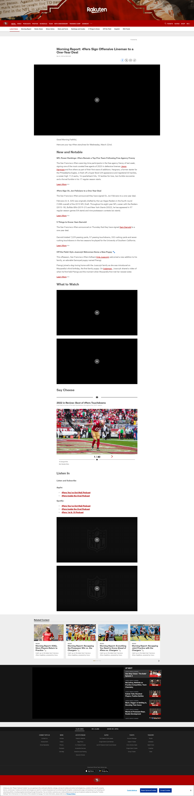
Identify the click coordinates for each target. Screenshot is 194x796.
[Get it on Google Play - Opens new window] (103, 771)
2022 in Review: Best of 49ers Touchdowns (81, 402)
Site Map (61, 751)
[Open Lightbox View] (97, 438)
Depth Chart (151, 745)
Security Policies (80, 755)
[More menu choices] (91, 23)
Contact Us (44, 738)
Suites (106, 735)
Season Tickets (132, 741)
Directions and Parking (80, 751)
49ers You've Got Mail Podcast (76, 492)
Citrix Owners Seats (132, 745)
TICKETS (131, 735)
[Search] (165, 23)
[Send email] (130, 61)
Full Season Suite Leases (106, 738)
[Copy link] (134, 60)
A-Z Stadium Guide (80, 745)
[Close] (191, 790)
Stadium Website (80, 738)
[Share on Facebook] (122, 61)
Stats (150, 751)
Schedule (150, 741)
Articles (62, 738)
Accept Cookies (165, 790)
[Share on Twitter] (126, 61)
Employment (44, 741)
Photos (62, 745)
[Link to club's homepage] (5, 23)
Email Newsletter (44, 745)
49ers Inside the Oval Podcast (76, 495)
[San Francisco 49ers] (97, 780)
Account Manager (132, 738)
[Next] (112, 456)
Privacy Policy (71, 794)
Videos (61, 741)
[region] (97, 790)
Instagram (107, 268)
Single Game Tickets (131, 748)
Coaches (150, 748)
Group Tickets (132, 751)
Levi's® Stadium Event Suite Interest (106, 745)
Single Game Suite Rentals (106, 741)
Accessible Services (80, 748)
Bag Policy (80, 741)
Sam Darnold (125, 227)
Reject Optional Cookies (148, 790)
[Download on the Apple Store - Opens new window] (89, 771)
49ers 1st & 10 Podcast (72, 512)
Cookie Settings (132, 790)
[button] (97, 100)
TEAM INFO (151, 735)
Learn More (61, 184)
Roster (151, 738)
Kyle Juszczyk (102, 257)
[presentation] (159, 661)
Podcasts (61, 748)
